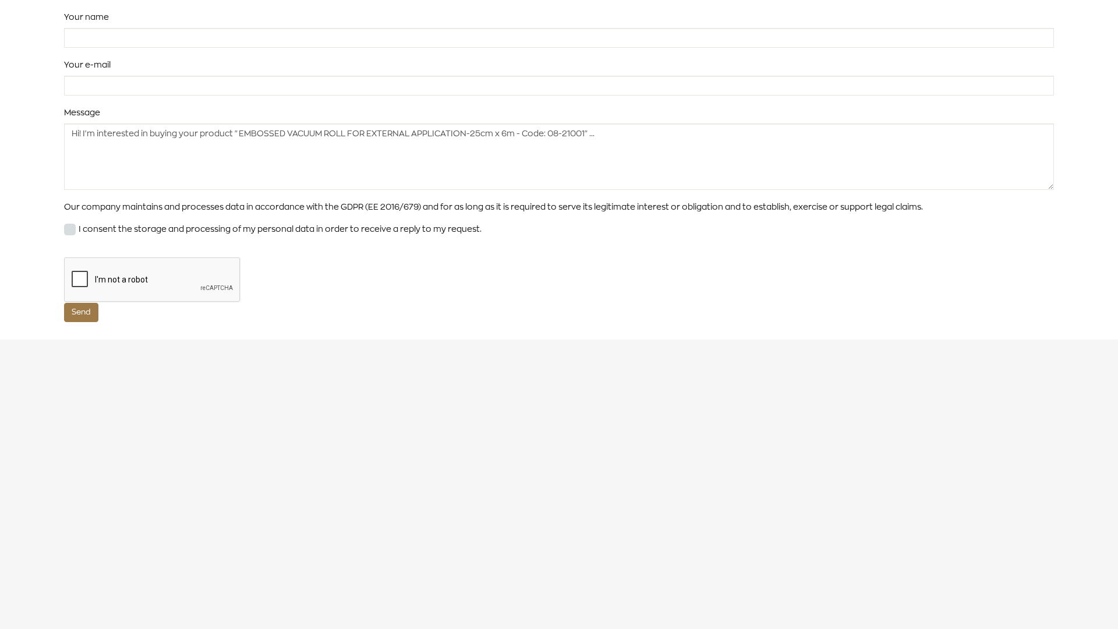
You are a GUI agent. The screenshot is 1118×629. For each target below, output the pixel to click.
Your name (86, 17)
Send (81, 312)
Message (82, 112)
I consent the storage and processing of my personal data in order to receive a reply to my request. (280, 229)
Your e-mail (87, 65)
